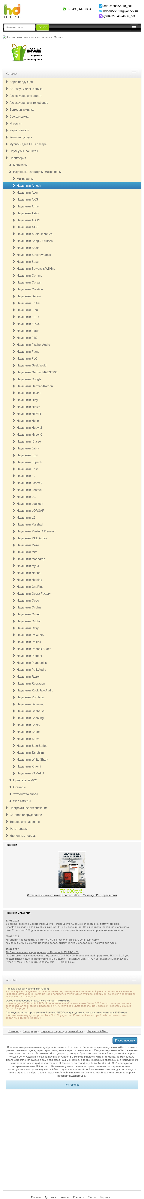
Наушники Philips (28, 642)
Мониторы (20, 165)
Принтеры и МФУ (24, 780)
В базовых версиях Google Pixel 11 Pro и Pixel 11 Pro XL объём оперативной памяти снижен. (63, 923)
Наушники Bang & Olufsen (34, 241)
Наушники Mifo (26, 552)
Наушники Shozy (27, 725)
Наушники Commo (28, 275)
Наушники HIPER (28, 413)
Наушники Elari (26, 310)
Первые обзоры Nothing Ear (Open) (27, 988)
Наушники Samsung (29, 704)
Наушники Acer (26, 192)
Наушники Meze (27, 545)
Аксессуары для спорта (25, 95)
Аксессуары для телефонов (28, 102)
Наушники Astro (27, 213)
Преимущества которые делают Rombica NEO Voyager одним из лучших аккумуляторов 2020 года (66, 1012)
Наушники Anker (27, 206)
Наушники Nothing (28, 579)
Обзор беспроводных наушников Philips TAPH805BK (38, 1000)
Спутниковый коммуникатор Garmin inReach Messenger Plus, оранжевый (72, 895)
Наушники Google (28, 379)
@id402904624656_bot (119, 16)
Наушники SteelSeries (31, 745)
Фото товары (18, 828)
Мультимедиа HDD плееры (27, 144)
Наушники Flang (27, 351)
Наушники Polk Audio (30, 669)
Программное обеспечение (28, 808)
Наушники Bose (27, 261)
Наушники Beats (27, 247)
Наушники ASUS (27, 220)
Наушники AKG (26, 199)
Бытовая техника (21, 109)
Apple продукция (20, 82)
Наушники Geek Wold (30, 365)
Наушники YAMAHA (29, 773)
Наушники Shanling (29, 718)
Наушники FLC (26, 358)
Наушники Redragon (30, 683)
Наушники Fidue (27, 330)
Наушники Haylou (28, 393)
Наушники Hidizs (27, 407)
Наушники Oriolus (28, 607)
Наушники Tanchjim (29, 752)
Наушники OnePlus (29, 586)
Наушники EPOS (27, 324)
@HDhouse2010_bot (117, 5)
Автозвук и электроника (25, 88)
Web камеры (21, 801)
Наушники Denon (28, 296)
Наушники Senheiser (30, 711)
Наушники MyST (27, 566)
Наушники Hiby (26, 400)
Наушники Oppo (27, 600)
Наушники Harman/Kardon (34, 386)
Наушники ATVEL (28, 227)
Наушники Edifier (27, 303)
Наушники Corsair (28, 282)
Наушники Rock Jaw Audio (34, 690)
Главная (13, 1031)
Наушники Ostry (27, 628)
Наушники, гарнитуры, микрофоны (37, 171)
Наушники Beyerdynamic (33, 254)
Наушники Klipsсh (28, 462)
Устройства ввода (25, 794)
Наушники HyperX (28, 434)
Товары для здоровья (24, 821)
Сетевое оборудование (25, 814)
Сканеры (19, 787)
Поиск (43, 27)
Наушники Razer (27, 676)
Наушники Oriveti (27, 614)
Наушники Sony (27, 738)
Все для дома (18, 116)
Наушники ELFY (27, 317)
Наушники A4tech (28, 185)
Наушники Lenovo (28, 489)
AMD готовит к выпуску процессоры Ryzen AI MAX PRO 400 (42, 952)
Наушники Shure (27, 731)
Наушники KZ (25, 476)
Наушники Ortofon (28, 621)
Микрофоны (24, 178)
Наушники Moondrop (30, 559)
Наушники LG (25, 496)
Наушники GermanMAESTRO (36, 372)
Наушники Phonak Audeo (33, 649)
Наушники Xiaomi (28, 766)
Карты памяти (18, 130)
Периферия (17, 158)
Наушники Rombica (29, 697)
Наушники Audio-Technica (33, 234)
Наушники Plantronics (31, 662)
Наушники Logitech (29, 503)
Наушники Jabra (27, 448)
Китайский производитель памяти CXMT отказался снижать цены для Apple (52, 939)
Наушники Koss (26, 469)
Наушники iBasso (28, 441)
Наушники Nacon (27, 572)
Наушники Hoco (27, 420)
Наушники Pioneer (28, 655)
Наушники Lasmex (28, 483)
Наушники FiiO (26, 337)
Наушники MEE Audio (31, 538)
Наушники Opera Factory (33, 593)
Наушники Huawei (28, 427)
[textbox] (19, 27)
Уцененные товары (22, 835)
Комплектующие (20, 137)
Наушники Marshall (29, 524)
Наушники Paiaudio (29, 635)
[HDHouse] (12, 6)
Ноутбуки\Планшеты (23, 151)
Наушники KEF (26, 455)
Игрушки (15, 123)
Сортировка (126, 1040)
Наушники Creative (29, 289)
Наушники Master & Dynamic (35, 531)
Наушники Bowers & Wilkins (35, 268)
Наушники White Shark (31, 759)
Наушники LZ (25, 517)
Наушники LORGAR (29, 510)
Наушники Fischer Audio (32, 344)
